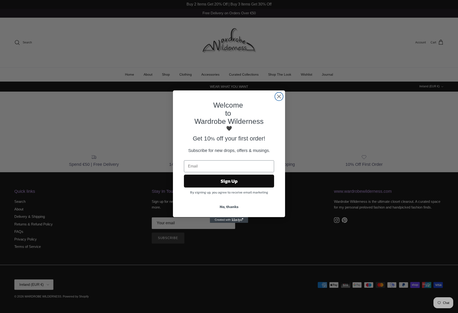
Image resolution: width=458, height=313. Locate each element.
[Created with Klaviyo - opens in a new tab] (229, 220)
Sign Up (229, 181)
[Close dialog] (279, 96)
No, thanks (229, 206)
